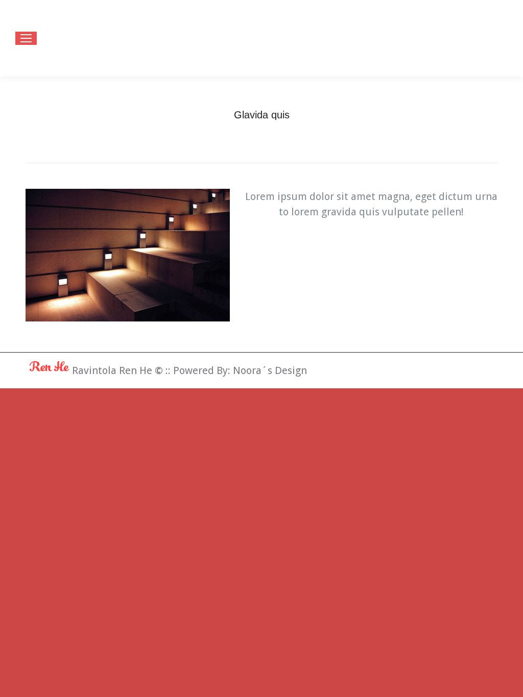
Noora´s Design (270, 370)
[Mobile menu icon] (26, 38)
